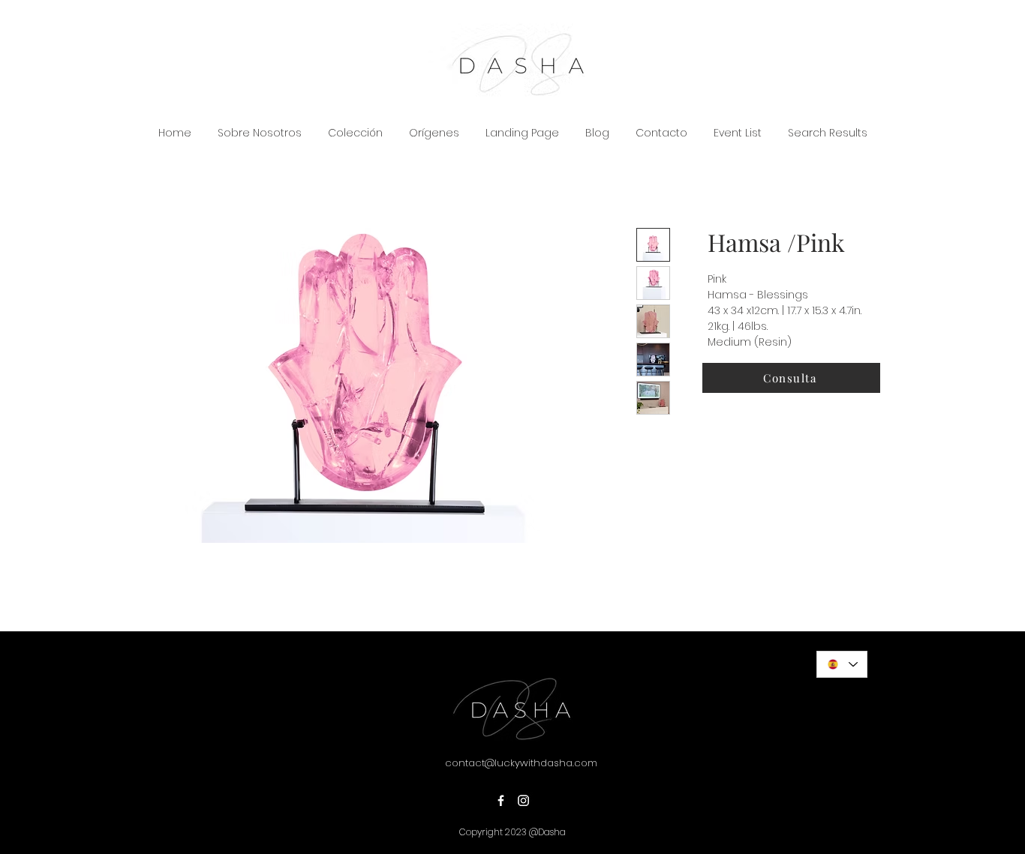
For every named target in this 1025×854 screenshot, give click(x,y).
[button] (791, 378)
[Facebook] (500, 800)
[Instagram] (523, 800)
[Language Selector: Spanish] (841, 664)
